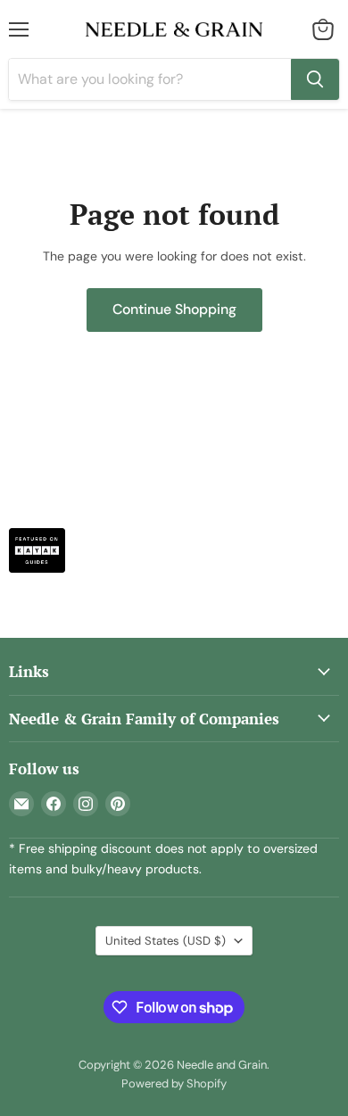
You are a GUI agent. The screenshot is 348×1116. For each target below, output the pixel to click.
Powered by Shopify (174, 1083)
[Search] (315, 79)
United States (165, 940)
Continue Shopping (174, 309)
